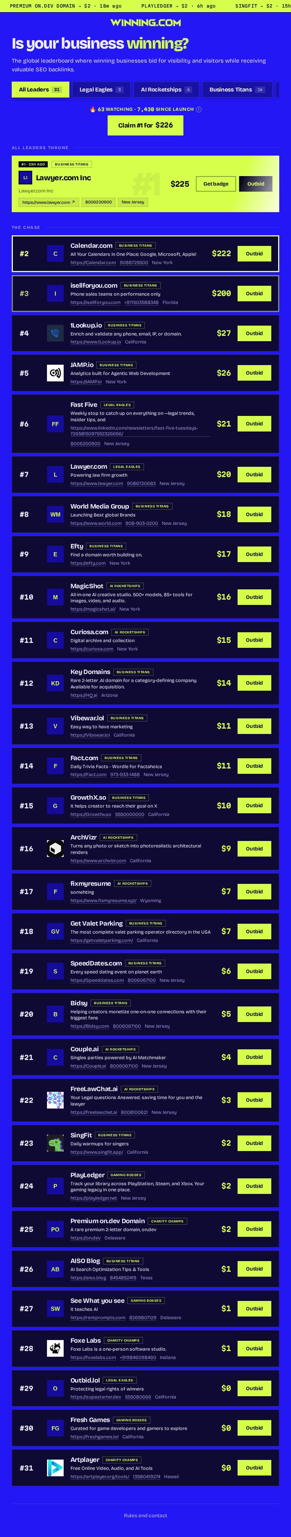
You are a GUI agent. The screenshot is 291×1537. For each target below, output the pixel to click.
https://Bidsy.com (89, 1026)
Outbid (255, 184)
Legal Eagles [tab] (100, 89)
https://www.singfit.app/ (96, 1152)
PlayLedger (87, 1175)
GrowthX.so (88, 798)
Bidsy (79, 1003)
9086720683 (141, 483)
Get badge (215, 184)
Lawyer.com (88, 467)
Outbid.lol (85, 1380)
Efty (76, 546)
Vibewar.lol (87, 718)
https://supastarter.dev (95, 1397)
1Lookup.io (86, 325)
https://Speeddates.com (97, 980)
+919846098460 (138, 1357)
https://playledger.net (93, 1198)
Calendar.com (91, 246)
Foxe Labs (85, 1341)
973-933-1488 (125, 774)
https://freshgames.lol (94, 1436)
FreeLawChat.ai (94, 1089)
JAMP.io (82, 365)
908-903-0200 (141, 523)
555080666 (138, 1397)
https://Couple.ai (88, 1066)
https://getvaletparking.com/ (101, 940)
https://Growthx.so (90, 814)
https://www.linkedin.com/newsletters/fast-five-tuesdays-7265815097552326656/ (134, 430)
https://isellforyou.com (95, 302)
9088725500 (134, 262)
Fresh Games (90, 1420)
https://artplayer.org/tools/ (99, 1476)
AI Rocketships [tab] (165, 89)
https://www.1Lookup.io (95, 342)
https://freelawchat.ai (93, 1112)
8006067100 (142, 980)
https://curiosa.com (91, 649)
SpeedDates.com (96, 963)
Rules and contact (145, 1515)
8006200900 (98, 202)
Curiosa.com (89, 632)
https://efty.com (88, 563)
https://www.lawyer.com (96, 483)
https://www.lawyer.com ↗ (48, 202)
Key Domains (90, 672)
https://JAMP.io (86, 381)
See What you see (97, 1301)
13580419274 (146, 1476)
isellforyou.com (93, 286)
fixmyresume (90, 884)
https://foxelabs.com (93, 1357)
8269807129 (142, 1317)
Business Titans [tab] (236, 89)
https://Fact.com (88, 774)
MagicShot (86, 586)
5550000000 (129, 814)
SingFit (81, 1135)
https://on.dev (85, 1238)
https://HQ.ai (83, 695)
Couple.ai (84, 1049)
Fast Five (83, 405)
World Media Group (99, 506)
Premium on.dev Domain (107, 1221)
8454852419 (123, 1277)
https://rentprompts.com (97, 1317)
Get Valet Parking (96, 924)
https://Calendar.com (93, 262)
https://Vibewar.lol (90, 735)
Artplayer (84, 1460)
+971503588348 (141, 302)
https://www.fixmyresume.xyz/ (103, 900)
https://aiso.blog (88, 1277)
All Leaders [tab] (39, 89)
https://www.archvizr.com (98, 860)
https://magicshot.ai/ (93, 609)
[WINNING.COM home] (145, 22)
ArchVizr (83, 837)
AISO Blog (85, 1261)
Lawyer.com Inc (63, 177)
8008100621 (134, 1112)
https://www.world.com (96, 523)
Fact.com (84, 758)
